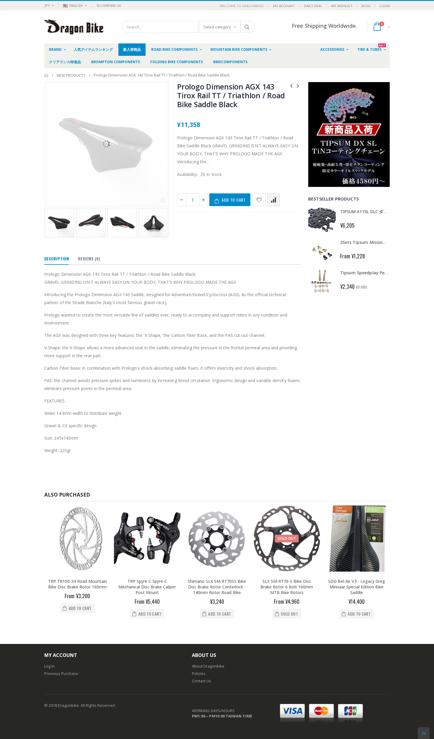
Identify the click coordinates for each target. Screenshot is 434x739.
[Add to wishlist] (259, 199)
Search (247, 26)
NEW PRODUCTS (71, 75)
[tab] (56, 259)
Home (46, 75)
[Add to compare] (273, 199)
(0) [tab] (89, 258)
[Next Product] (298, 85)
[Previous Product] (291, 85)
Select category (217, 27)
